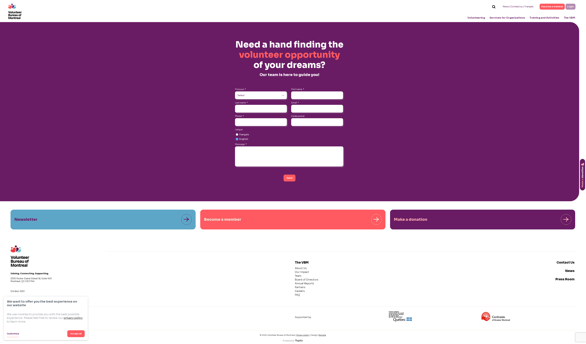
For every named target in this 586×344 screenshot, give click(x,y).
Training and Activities (544, 17)
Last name (241, 102)
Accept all (76, 333)
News (506, 6)
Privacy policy (302, 335)
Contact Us (566, 262)
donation (582, 177)
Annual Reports (304, 283)
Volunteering (476, 17)
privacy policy (73, 318)
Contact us (517, 6)
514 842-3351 (18, 291)
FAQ (297, 294)
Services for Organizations (507, 17)
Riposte (322, 335)
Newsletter (26, 219)
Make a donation (410, 219)
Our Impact (302, 272)
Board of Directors (306, 279)
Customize (13, 333)
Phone (239, 116)
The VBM (569, 17)
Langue (239, 129)
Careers (300, 291)
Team (298, 275)
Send (289, 178)
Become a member (552, 6)
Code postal (297, 116)
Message (241, 144)
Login (570, 6)
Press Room (565, 279)
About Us (301, 268)
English (243, 139)
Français (529, 6)
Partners (300, 287)
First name (297, 89)
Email (295, 102)
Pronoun (240, 89)
